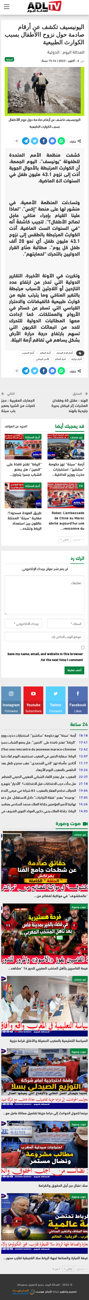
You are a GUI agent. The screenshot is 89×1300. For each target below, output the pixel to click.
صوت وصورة (79, 906)
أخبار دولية (76, 359)
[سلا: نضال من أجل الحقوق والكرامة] (44, 1151)
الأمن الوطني (42, 359)
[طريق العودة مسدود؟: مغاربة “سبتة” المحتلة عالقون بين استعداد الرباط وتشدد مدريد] (23, 495)
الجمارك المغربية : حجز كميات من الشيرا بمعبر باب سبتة (18, 406)
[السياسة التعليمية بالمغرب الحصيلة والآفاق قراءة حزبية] (44, 1006)
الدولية (9, 59)
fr (81, 485)
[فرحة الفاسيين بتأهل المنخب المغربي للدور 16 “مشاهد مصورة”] (44, 933)
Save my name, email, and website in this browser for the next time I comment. (45, 657)
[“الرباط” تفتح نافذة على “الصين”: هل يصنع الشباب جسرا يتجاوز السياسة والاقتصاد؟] (23, 447)
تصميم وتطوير (68, 1291)
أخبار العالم (45, 353)
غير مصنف (76, 437)
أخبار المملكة (32, 437)
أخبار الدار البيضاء (64, 353)
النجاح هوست (43, 1291)
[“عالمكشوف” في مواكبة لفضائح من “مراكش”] (44, 861)
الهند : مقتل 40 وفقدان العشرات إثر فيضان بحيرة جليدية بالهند (69, 406)
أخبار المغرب (28, 353)
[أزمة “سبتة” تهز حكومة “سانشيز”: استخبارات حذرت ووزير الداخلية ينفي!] (65, 447)
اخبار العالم (60, 359)
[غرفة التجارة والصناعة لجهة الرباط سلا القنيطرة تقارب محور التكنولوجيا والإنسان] (44, 1223)
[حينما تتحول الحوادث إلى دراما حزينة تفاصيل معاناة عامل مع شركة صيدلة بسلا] (44, 1078)
